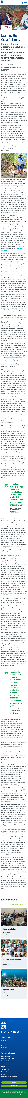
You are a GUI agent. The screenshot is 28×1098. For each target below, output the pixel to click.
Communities (5, 67)
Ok (12, 1095)
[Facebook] (11, 1032)
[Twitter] (8, 1032)
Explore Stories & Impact (16, 904)
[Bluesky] (18, 1032)
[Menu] (25, 2)
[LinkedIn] (2, 1032)
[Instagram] (5, 1032)
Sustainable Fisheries (15, 67)
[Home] (14, 1025)
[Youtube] (14, 1032)
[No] (26, 1093)
